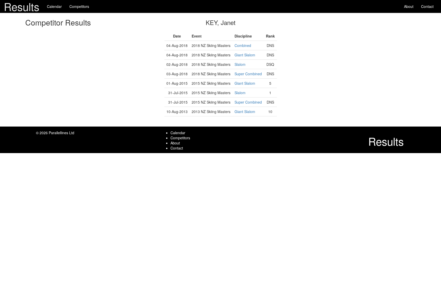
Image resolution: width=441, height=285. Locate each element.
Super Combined (248, 73)
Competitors (79, 6)
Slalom (240, 64)
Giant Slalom (245, 54)
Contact (427, 6)
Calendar (54, 6)
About (408, 6)
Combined (243, 45)
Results (21, 6)
